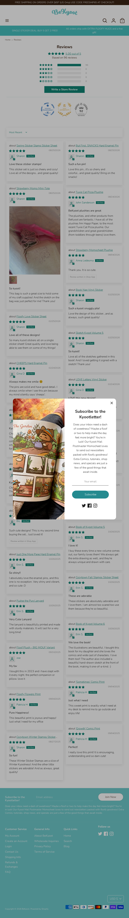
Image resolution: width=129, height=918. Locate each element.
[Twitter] (84, 505)
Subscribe (90, 494)
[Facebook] (90, 505)
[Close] (111, 403)
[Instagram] (95, 505)
